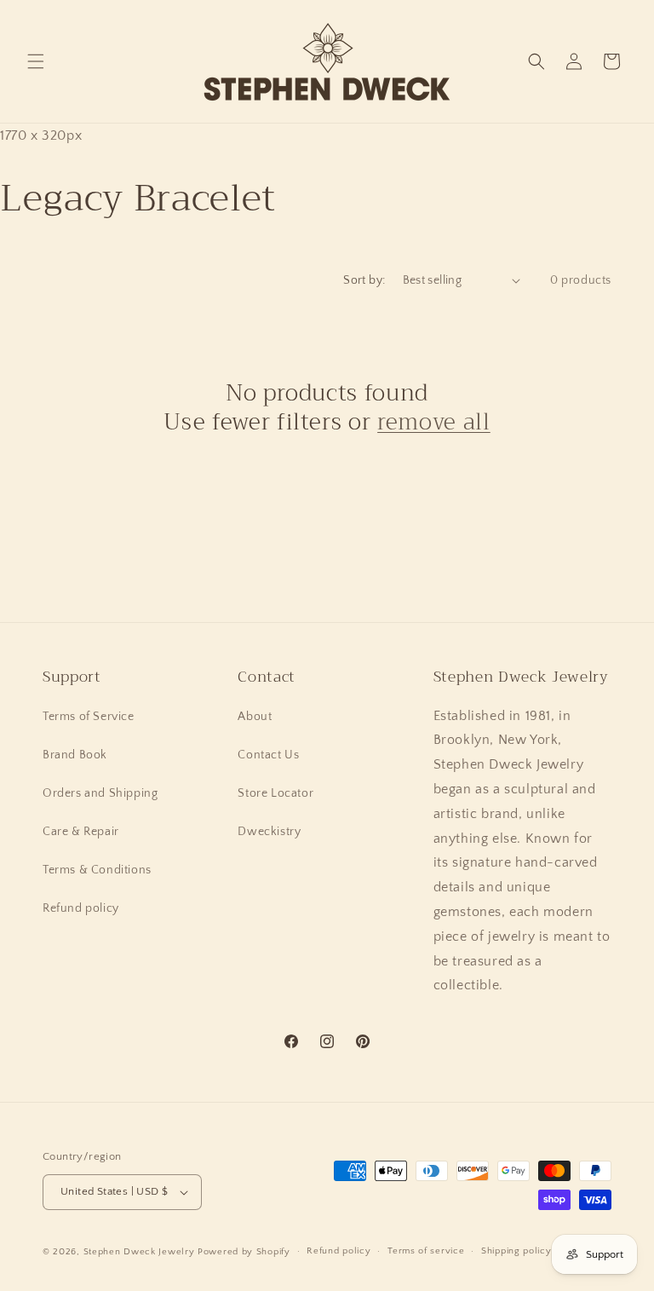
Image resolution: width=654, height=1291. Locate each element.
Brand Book (75, 755)
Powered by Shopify (244, 1252)
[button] (35, 61)
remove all (433, 422)
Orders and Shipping (100, 793)
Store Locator (275, 793)
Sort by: (364, 280)
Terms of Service (89, 716)
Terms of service (425, 1251)
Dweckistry (269, 832)
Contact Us (268, 755)
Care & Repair (81, 832)
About (255, 716)
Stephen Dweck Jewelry (139, 1252)
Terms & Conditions (97, 870)
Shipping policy (516, 1251)
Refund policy (81, 908)
